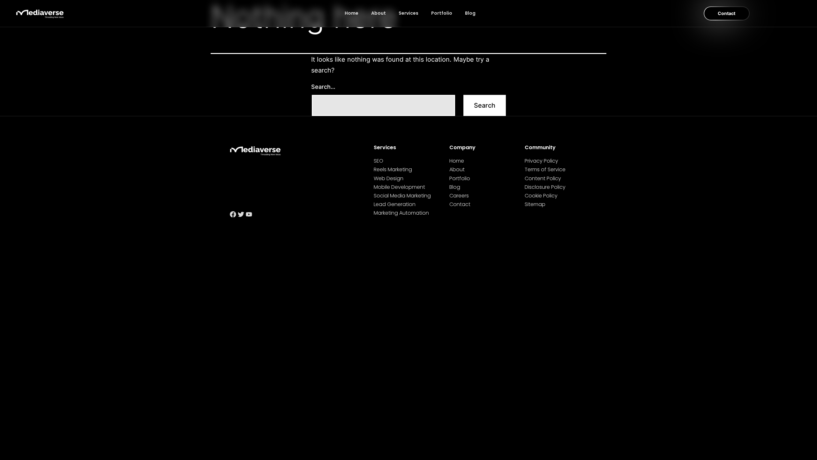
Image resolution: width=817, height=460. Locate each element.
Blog (470, 13)
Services (408, 13)
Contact (726, 13)
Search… (323, 86)
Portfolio (441, 13)
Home (351, 13)
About (378, 13)
